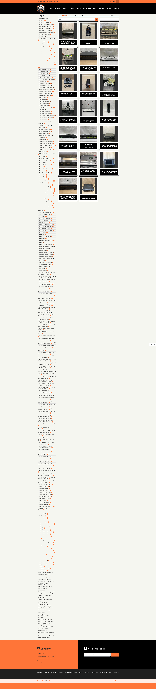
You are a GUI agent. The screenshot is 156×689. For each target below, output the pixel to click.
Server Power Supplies (44, 490)
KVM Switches (42, 137)
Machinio (51, 680)
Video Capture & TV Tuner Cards (46, 552)
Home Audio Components (45, 113)
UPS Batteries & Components (45, 542)
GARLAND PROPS (87, 8)
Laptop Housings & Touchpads (46, 143)
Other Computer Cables (44, 187)
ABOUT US (101, 8)
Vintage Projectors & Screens (45, 564)
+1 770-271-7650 (41, 1)
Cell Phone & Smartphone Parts (46, 52)
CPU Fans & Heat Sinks (44, 69)
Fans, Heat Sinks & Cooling (45, 95)
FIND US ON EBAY (78, 675)
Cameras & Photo (43, 42)
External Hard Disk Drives (44, 93)
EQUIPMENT (58, 8)
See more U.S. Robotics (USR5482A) (47, 470)
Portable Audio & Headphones (46, 224)
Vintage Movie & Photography (45, 562)
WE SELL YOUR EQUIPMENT (71, 672)
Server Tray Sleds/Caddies (45, 492)
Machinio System (40, 680)
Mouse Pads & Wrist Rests (45, 172)
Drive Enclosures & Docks (45, 85)
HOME (51, 8)
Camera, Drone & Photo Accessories (47, 38)
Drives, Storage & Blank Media (46, 87)
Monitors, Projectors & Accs (45, 168)
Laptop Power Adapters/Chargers (46, 145)
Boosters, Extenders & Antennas (46, 32)
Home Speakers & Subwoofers (46, 117)
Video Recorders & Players (45, 558)
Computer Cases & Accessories (46, 62)
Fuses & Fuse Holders (44, 103)
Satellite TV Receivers (43, 266)
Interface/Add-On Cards (44, 129)
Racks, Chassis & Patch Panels (45, 258)
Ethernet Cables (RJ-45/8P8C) (45, 91)
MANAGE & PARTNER (76, 8)
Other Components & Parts (45, 185)
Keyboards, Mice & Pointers (45, 135)
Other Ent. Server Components (46, 195)
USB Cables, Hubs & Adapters (45, 544)
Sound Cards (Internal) (44, 502)
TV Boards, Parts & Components (46, 524)
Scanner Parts (42, 268)
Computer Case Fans (43, 58)
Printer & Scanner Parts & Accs (46, 240)
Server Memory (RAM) (44, 488)
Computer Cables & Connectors (46, 56)
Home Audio (41, 109)
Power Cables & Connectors (45, 226)
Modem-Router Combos (44, 160)
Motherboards (42, 170)
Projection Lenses (43, 250)
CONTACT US (116, 8)
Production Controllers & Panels (46, 246)
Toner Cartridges (43, 518)
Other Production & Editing (45, 205)
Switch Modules (42, 512)
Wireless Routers (43, 570)
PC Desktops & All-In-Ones (45, 218)
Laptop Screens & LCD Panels (45, 149)
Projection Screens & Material (45, 252)
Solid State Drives (43, 500)
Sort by (110, 19)
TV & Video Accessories (44, 530)
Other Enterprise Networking (45, 197)
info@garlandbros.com (53, 1)
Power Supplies (42, 232)
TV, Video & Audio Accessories (46, 532)
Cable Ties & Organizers (44, 34)
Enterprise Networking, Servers (46, 89)
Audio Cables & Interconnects (45, 26)
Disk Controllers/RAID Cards (45, 77)
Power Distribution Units (44, 228)
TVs (39, 538)
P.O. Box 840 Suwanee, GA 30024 (45, 658)
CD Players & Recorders (44, 50)
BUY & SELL (66, 8)
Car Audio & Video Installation (45, 44)
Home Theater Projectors (44, 125)
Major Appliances (43, 151)
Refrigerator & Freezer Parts (45, 262)
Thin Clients (41, 516)
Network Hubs (42, 177)
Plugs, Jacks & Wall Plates (44, 220)
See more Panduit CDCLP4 (45, 418)
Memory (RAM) (42, 156)
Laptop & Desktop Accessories (46, 141)
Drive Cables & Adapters (44, 83)
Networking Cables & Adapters (46, 181)
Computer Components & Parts (46, 64)
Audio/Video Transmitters (45, 30)
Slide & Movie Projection (44, 498)
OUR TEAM (108, 8)
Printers (40, 242)
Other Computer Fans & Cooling (46, 189)
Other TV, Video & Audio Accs (45, 212)
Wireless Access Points (44, 568)
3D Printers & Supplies (44, 22)
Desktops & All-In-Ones (44, 71)
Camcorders (41, 36)
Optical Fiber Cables (43, 183)
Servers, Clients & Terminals (45, 494)
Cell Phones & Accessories (45, 54)
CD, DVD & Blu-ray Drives (44, 48)
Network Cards (42, 175)
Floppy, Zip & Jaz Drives (44, 101)
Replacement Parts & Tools (45, 264)
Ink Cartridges (42, 127)
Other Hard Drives (43, 199)
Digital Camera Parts (43, 73)
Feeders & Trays (42, 97)
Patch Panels (42, 216)
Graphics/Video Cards (44, 105)
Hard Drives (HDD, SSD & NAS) (46, 107)
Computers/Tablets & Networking (46, 66)
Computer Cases (42, 60)
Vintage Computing (43, 560)
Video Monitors (42, 554)
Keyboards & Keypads (44, 133)
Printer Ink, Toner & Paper (45, 236)
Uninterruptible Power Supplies (46, 540)
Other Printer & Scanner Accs (45, 203)
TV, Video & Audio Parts (44, 534)
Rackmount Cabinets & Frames (46, 254)
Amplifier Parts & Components (46, 24)
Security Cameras (43, 270)
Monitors (41, 166)
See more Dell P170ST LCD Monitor (47, 335)
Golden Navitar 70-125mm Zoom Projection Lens (109, 120)
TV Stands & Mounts (43, 526)
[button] (58, 8)
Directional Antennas (43, 75)
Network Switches (43, 179)
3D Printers (41, 20)
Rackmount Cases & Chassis (45, 256)
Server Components (43, 486)
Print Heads (41, 234)
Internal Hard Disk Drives (44, 131)
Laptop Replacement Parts (45, 147)
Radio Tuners (42, 260)
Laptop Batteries (42, 139)
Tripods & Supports (43, 522)
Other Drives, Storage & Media (46, 193)
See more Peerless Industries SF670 (47, 424)
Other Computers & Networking (46, 191)
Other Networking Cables (44, 201)
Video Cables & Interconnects (45, 550)
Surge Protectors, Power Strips (46, 506)
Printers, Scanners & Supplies (45, 244)
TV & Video (41, 528)
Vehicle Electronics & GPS (44, 548)
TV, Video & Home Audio (44, 536)
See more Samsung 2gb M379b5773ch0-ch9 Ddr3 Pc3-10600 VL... (46, 439)
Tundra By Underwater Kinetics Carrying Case (88, 197)
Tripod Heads (42, 520)
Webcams (41, 566)
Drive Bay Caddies (43, 81)
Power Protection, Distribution (46, 230)
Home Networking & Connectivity (46, 115)
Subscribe (115, 654)
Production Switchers (44, 248)
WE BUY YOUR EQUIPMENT (57, 672)
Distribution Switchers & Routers (46, 79)
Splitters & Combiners (44, 504)
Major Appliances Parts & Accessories (47, 153)
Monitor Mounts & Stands (45, 164)
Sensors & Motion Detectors (45, 484)
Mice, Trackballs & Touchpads (45, 158)
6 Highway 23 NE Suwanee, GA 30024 (46, 656)
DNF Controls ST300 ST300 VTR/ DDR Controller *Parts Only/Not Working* (67, 68)
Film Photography (43, 99)
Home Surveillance (43, 119)
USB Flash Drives (42, 546)
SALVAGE (95, 8)
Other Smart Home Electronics (46, 207)
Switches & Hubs (42, 514)
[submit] (96, 19)
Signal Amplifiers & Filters (44, 496)
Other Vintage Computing (45, 214)
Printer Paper (42, 238)
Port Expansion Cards (44, 222)
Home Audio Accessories (44, 111)
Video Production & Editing (45, 556)
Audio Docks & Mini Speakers (45, 28)
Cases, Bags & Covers (44, 46)
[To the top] (118, 681)
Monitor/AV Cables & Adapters (46, 162)
